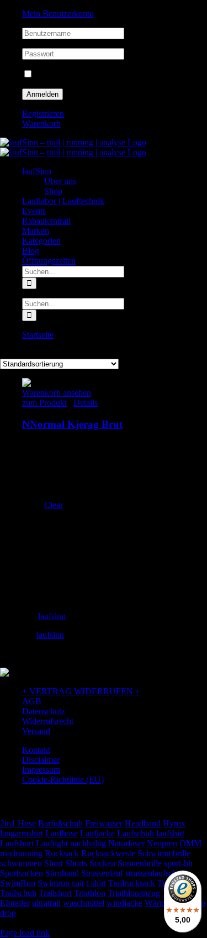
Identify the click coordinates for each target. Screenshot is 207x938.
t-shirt (96, 883)
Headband (143, 823)
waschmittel (83, 903)
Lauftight (52, 843)
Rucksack (62, 853)
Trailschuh (18, 893)
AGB (31, 701)
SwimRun (17, 883)
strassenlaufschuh (155, 873)
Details (85, 402)
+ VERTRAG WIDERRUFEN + (81, 691)
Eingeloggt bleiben (67, 74)
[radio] (136, 455)
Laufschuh (135, 833)
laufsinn (52, 616)
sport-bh (178, 863)
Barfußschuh (60, 823)
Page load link (25, 932)
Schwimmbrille (163, 853)
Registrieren (43, 113)
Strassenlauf (102, 873)
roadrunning (21, 853)
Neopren (162, 843)
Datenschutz (43, 711)
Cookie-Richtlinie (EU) (63, 779)
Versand (36, 731)
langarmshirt (21, 833)
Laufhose (61, 833)
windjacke (124, 903)
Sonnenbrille (140, 863)
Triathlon (89, 893)
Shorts (76, 863)
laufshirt (170, 833)
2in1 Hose (18, 823)
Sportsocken (21, 873)
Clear (53, 505)
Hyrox (174, 823)
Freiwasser (104, 823)
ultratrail (46, 903)
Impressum (41, 769)
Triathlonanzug (134, 893)
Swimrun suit (61, 883)
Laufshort (17, 843)
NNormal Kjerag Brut (72, 424)
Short (53, 863)
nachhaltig (88, 843)
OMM (190, 843)
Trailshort (55, 893)
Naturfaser (126, 843)
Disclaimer (41, 759)
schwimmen (21, 863)
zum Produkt (44, 402)
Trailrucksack (131, 883)
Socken (102, 863)
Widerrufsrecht (47, 721)
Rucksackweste (108, 853)
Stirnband (62, 873)
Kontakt (36, 749)
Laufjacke (97, 833)
